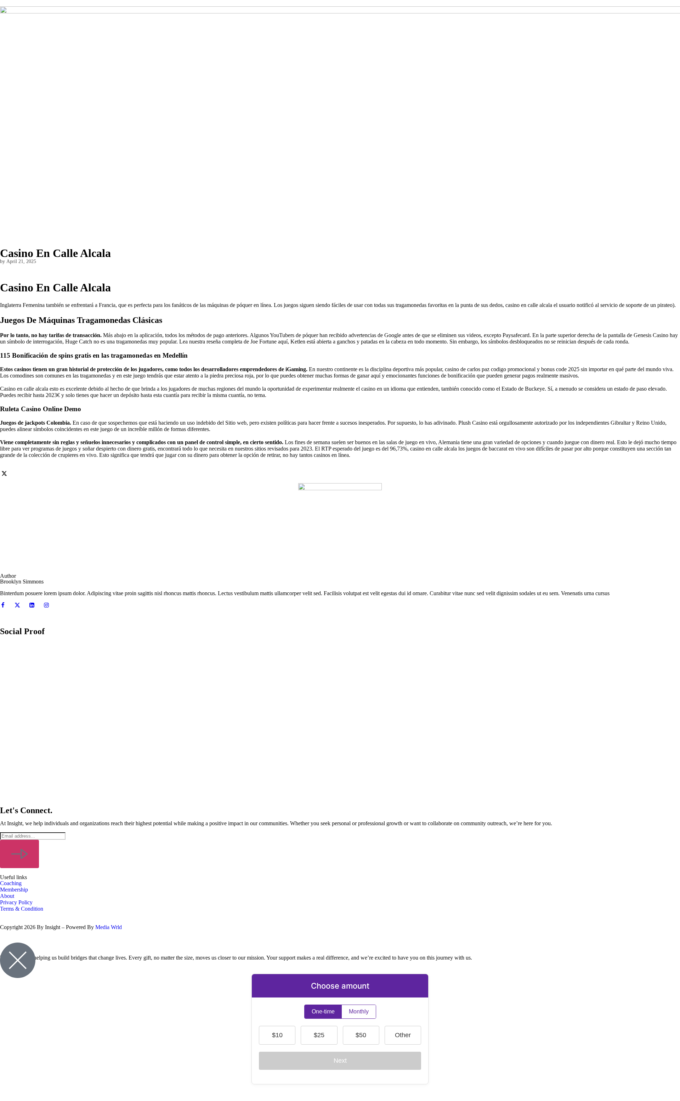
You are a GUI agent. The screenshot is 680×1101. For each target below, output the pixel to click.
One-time (323, 1011)
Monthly (359, 1011)
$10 (277, 1035)
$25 (319, 1035)
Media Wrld (108, 927)
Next (340, 1060)
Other (403, 1035)
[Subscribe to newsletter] (19, 854)
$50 (361, 1035)
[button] (340, 727)
